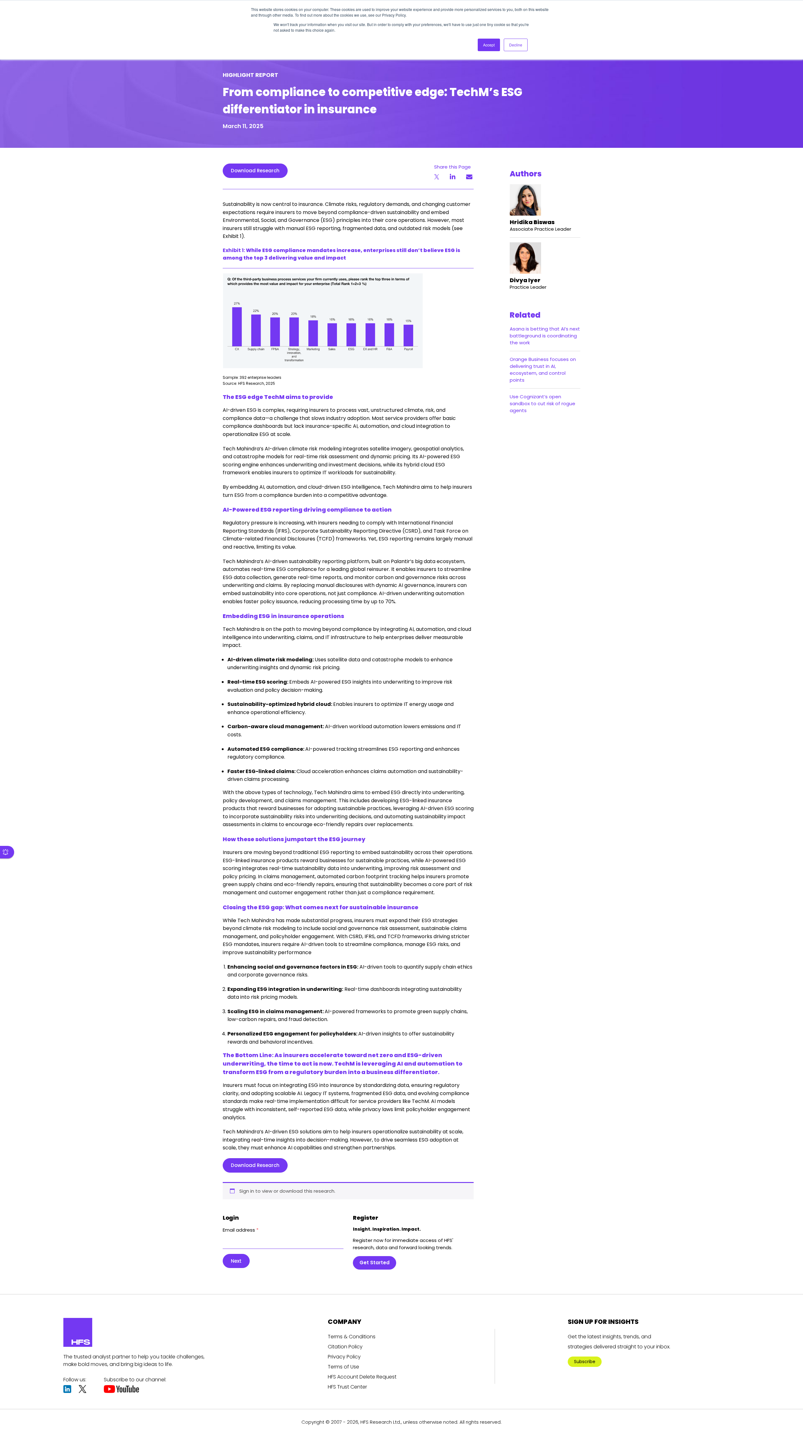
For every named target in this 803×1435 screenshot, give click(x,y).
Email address (240, 1230)
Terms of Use (343, 1366)
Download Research (255, 170)
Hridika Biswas (532, 222)
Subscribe (584, 1361)
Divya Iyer (525, 280)
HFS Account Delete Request (362, 1376)
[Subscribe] (7, 852)
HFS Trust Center (347, 1386)
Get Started (374, 1262)
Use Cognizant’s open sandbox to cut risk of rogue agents (542, 403)
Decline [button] (515, 44)
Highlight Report (250, 75)
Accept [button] (489, 44)
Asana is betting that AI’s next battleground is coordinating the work (545, 335)
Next (236, 1261)
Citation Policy (345, 1346)
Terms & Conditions (351, 1336)
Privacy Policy (344, 1356)
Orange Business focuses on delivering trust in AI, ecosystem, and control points (543, 369)
